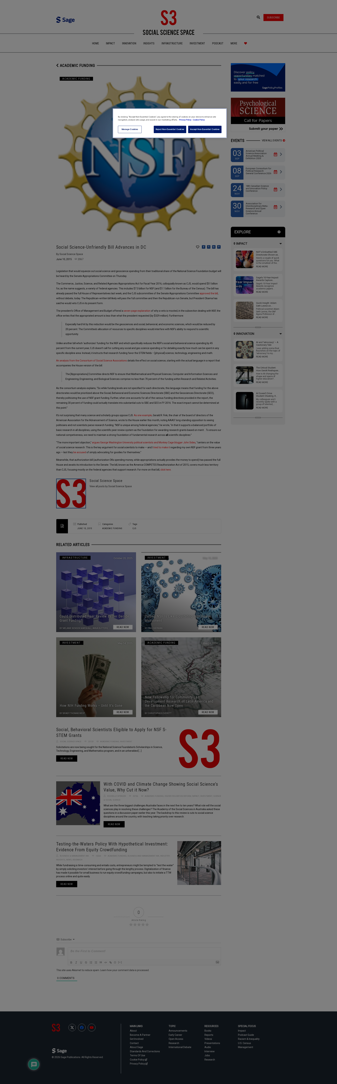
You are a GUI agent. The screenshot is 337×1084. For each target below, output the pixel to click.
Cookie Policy (199, 120)
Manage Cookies (130, 129)
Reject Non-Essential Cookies (170, 129)
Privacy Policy (185, 120)
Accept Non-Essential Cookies (205, 129)
